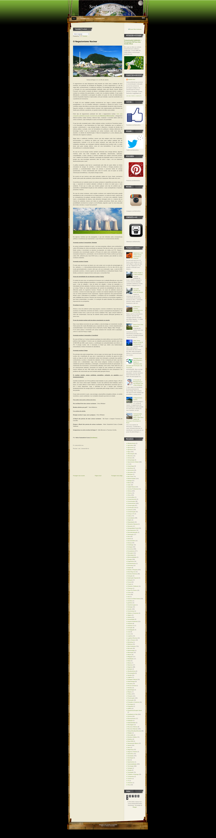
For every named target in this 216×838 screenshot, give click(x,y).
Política (129, 694)
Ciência (130, 491)
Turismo (130, 778)
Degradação (131, 522)
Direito (129, 538)
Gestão (129, 609)
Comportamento (132, 499)
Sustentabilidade (132, 764)
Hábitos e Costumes (133, 613)
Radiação (130, 720)
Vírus (129, 784)
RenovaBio (130, 735)
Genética (130, 600)
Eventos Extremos (132, 573)
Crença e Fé (131, 513)
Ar (128, 464)
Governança (131, 611)
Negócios (130, 667)
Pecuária (130, 683)
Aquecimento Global (133, 462)
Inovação (130, 627)
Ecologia (130, 547)
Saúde (129, 745)
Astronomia (131, 470)
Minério (130, 654)
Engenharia (131, 561)
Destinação (131, 534)
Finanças (130, 588)
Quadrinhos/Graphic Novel (135, 710)
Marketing (130, 642)
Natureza (130, 665)
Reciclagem (131, 724)
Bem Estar (130, 476)
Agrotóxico (130, 449)
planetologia (131, 689)
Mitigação (130, 656)
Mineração (130, 652)
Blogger (135, 807)
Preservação (131, 698)
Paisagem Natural (132, 679)
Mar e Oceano (131, 640)
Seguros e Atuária (132, 751)
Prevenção (130, 700)
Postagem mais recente (79, 475)
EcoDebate (94, 437)
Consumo (130, 509)
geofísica (130, 602)
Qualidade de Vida (132, 714)
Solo (129, 760)
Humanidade (131, 619)
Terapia (130, 770)
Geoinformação (132, 605)
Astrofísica (130, 468)
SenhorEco (130, 753)
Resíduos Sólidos (132, 737)
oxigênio (130, 677)
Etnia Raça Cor (132, 571)
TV (128, 780)
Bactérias (130, 474)
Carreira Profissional (133, 489)
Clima (129, 495)
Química (130, 716)
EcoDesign (130, 544)
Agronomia (130, 447)
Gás (129, 596)
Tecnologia (130, 766)
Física (129, 592)
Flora (129, 594)
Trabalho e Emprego (133, 774)
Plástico (130, 692)
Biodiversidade (131, 478)
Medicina (130, 644)
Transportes (131, 776)
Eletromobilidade (132, 557)
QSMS (129, 708)
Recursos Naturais (132, 728)
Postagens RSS (85, 18)
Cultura (129, 515)
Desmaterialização (132, 532)
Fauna (129, 582)
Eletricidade (131, 555)
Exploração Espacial (133, 578)
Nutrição (130, 669)
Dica (129, 536)
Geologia (130, 607)
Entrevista (130, 565)
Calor (129, 484)
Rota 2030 (130, 741)
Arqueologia (131, 466)
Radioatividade (132, 722)
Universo (130, 782)
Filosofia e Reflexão (133, 586)
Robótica (130, 739)
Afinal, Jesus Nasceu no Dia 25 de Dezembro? (138, 342)
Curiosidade (131, 518)
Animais (130, 457)
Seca (129, 747)
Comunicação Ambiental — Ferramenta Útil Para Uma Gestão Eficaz (133, 42)
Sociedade (130, 755)
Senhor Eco (131, 79)
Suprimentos (131, 762)
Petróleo (130, 687)
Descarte (130, 526)
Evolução (130, 576)
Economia (130, 549)
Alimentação (131, 453)
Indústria (130, 623)
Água (129, 451)
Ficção (129, 584)
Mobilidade (130, 658)
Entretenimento (132, 563)
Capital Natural (132, 486)
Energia (130, 559)
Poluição (130, 696)
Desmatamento (132, 530)
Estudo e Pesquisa (133, 569)
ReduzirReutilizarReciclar (134, 731)
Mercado (130, 648)
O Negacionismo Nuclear (85, 41)
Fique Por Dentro (132, 590)
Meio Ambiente (132, 646)
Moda (129, 660)
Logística (130, 636)
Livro (129, 634)
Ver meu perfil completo (133, 95)
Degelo (129, 520)
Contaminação (131, 511)
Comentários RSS (99, 18)
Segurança (130, 749)
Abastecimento (132, 443)
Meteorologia (131, 650)
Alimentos (130, 455)
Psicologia (130, 704)
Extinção (130, 580)
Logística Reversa (132, 638)
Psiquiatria (130, 706)
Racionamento (131, 718)
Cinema (130, 493)
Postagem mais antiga (116, 475)
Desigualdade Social (133, 528)
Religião (130, 733)
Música (129, 663)
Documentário (131, 540)
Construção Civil (132, 507)
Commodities (131, 497)
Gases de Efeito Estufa (134, 598)
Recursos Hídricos (132, 726)
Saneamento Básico (133, 743)
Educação (130, 553)
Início (74, 18)
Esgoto (129, 567)
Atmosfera (130, 472)
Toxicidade (130, 772)
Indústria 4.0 (131, 625)
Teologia (130, 768)
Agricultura (130, 445)
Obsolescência (131, 671)
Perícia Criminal (132, 685)
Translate (85, 36)
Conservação (131, 505)
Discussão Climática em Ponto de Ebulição (138, 290)
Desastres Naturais (133, 524)
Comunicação (131, 501)
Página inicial (98, 475)
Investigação (131, 629)
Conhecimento (131, 503)
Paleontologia (131, 681)
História (130, 617)
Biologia (130, 480)
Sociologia (130, 757)
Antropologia (131, 460)
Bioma (129, 482)
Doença (130, 542)
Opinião (130, 675)
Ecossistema (131, 551)
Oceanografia (131, 673)
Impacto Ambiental (132, 621)
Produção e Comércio (133, 702)
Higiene (130, 615)
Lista (129, 631)
